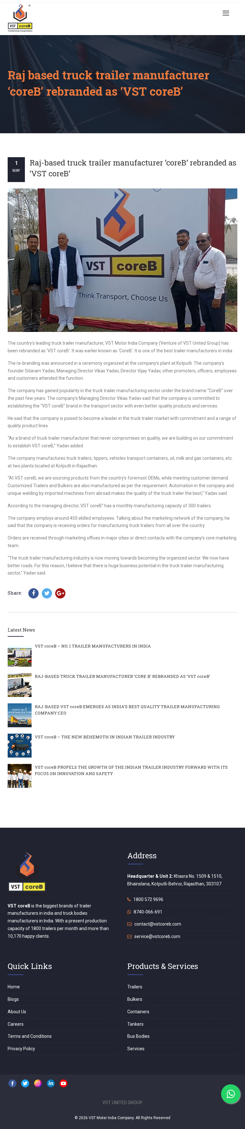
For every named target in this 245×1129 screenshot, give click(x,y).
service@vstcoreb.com (156, 936)
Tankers (135, 1024)
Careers (16, 1024)
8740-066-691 (147, 911)
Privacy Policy (21, 1048)
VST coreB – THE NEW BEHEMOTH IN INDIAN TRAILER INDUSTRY (105, 737)
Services (136, 1048)
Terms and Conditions (30, 1036)
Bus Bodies (138, 1036)
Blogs (13, 999)
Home (14, 986)
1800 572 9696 (147, 899)
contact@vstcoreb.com (157, 924)
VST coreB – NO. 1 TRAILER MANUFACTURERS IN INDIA (93, 646)
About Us (17, 1011)
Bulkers (134, 999)
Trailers (134, 986)
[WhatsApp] (230, 1093)
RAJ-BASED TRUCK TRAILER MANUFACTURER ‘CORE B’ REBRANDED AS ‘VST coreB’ (122, 676)
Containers (138, 1011)
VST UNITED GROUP (122, 1102)
